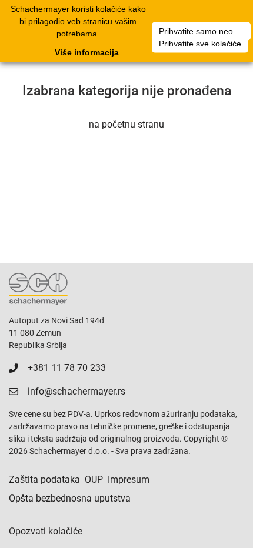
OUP (94, 479)
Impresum (128, 479)
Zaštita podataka (44, 479)
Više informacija (87, 52)
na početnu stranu (126, 124)
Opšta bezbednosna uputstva (70, 498)
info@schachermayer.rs (76, 391)
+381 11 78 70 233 (67, 367)
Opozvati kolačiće (45, 531)
